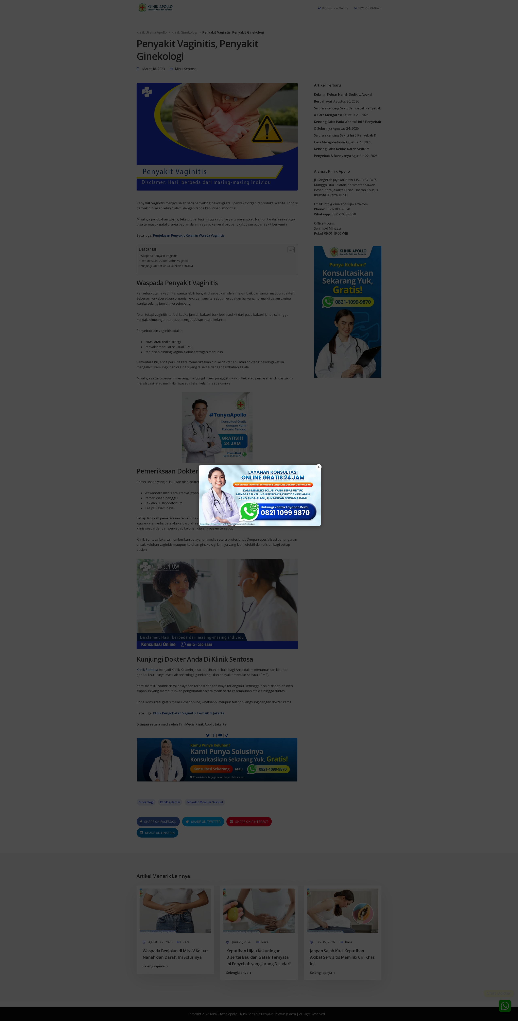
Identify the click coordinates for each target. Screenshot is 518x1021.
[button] (259, 510)
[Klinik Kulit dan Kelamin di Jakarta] (260, 495)
